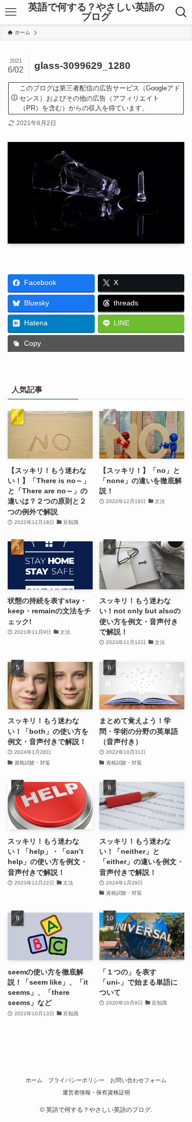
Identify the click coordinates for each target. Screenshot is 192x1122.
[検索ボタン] (181, 12)
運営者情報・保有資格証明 (96, 1092)
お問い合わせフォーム (138, 1080)
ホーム (34, 1080)
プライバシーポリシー (76, 1080)
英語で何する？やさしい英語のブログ (96, 12)
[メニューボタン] (10, 12)
